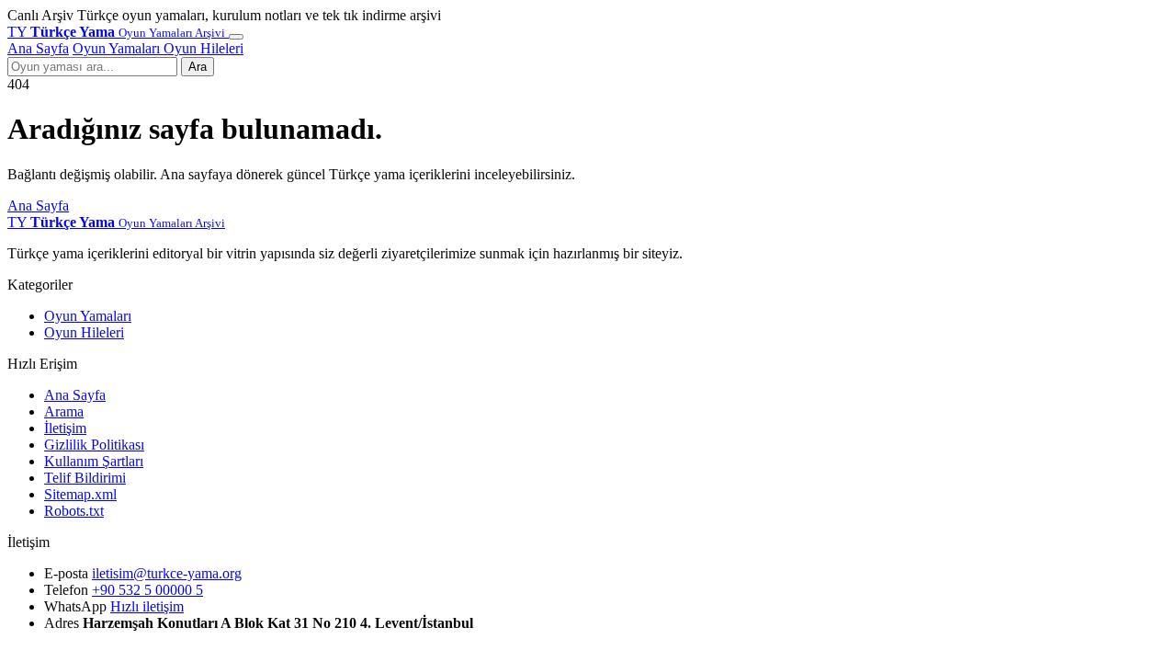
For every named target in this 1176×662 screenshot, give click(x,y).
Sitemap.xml (80, 494)
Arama (64, 411)
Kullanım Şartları (93, 461)
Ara (197, 67)
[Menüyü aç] (236, 37)
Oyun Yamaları (118, 48)
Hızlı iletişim (147, 606)
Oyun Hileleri (203, 48)
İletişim (65, 428)
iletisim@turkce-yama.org (167, 573)
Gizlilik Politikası (94, 444)
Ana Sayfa (38, 48)
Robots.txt (74, 511)
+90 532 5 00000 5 (147, 590)
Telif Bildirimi (85, 477)
